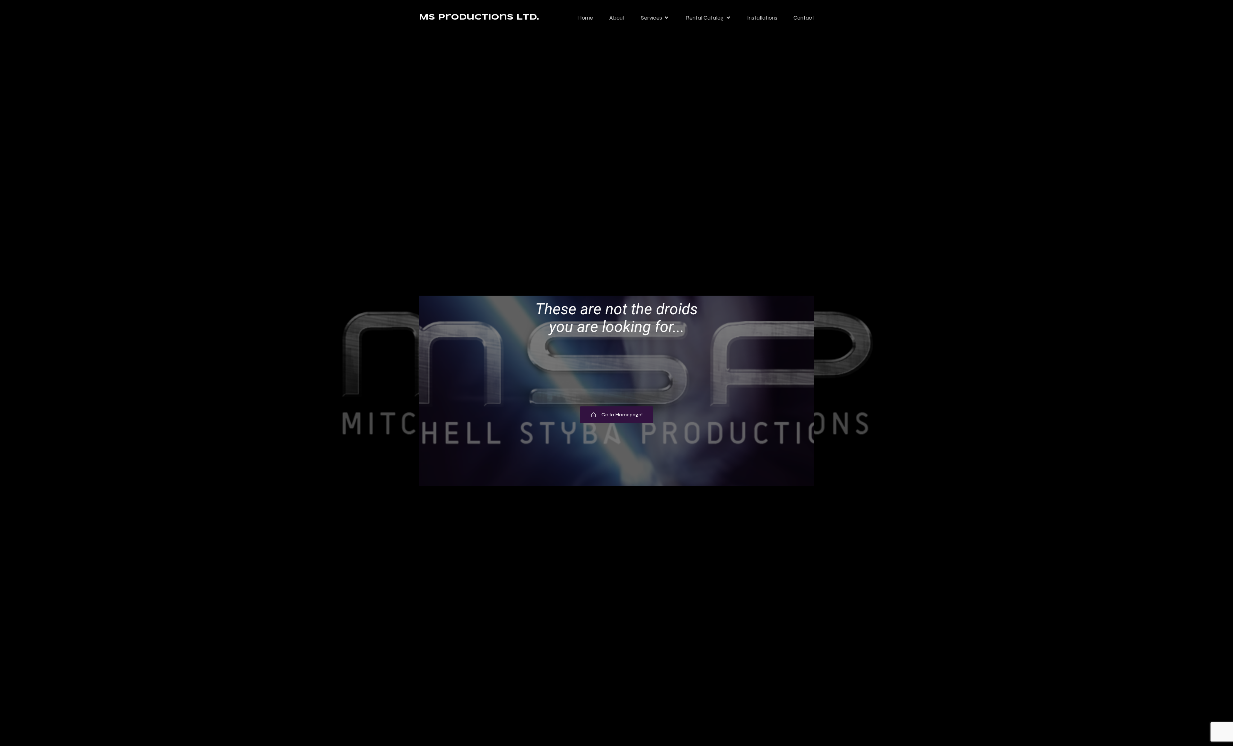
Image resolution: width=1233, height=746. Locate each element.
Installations (762, 17)
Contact (803, 17)
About (617, 17)
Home (585, 17)
